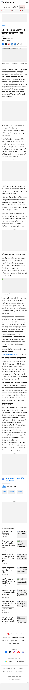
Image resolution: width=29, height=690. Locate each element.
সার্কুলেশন (21, 668)
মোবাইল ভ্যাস (16, 644)
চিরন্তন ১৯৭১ (18, 641)
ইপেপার (24, 641)
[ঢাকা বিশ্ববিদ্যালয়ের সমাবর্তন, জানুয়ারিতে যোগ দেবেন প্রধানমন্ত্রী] (22, 620)
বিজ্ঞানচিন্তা (21, 638)
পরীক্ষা (3, 26)
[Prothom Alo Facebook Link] (7, 652)
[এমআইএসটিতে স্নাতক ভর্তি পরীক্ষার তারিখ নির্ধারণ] (22, 571)
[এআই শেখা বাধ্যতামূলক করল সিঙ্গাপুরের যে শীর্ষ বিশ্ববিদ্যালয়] (22, 594)
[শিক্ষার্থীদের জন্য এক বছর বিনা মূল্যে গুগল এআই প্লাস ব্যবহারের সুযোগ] (22, 559)
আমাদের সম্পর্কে (6, 668)
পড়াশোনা (12, 492)
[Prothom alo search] (19, 3)
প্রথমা (10, 644)
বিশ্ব (18, 7)
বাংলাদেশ (8, 7)
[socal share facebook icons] (3, 45)
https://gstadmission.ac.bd (10, 354)
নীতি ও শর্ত (5, 671)
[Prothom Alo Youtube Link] (19, 652)
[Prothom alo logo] (14, 634)
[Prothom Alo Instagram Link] (15, 652)
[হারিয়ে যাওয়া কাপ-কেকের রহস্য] (22, 534)
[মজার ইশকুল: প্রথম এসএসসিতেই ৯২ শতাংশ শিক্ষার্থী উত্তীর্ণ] (22, 582)
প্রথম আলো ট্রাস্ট (5, 641)
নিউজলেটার (20, 671)
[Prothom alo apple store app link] (20, 662)
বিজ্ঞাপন (14, 668)
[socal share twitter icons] (6, 45)
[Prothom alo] (8, 2)
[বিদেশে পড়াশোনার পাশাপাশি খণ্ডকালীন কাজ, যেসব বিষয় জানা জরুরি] (22, 545)
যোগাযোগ (13, 671)
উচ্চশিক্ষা (20, 492)
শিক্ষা (4, 492)
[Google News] (22, 652)
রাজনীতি (14, 7)
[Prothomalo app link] (8, 662)
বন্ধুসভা (12, 641)
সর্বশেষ (3, 7)
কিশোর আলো (15, 638)
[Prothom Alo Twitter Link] (11, 652)
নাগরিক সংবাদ (6, 638)
